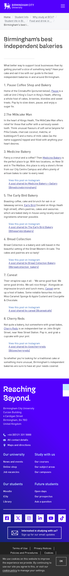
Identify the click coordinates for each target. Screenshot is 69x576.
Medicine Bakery (52, 158)
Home (7, 17)
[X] (18, 518)
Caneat (49, 289)
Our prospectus (43, 496)
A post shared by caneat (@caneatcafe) (30, 310)
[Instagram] (29, 518)
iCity (5, 496)
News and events (13, 462)
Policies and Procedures (24, 553)
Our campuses (43, 472)
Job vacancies (11, 472)
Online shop (10, 467)
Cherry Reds (11, 328)
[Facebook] (7, 518)
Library (7, 502)
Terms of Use (20, 548)
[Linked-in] (40, 518)
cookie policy (10, 570)
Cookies (48, 553)
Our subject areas (45, 467)
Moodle (7, 491)
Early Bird (30, 205)
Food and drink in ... (41, 21)
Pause (55, 91)
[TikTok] (62, 518)
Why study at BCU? (43, 17)
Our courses (42, 462)
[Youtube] (51, 518)
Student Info (21, 17)
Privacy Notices (42, 548)
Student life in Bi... (15, 21)
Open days (41, 491)
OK (61, 561)
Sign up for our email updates (39, 533)
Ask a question (43, 502)
